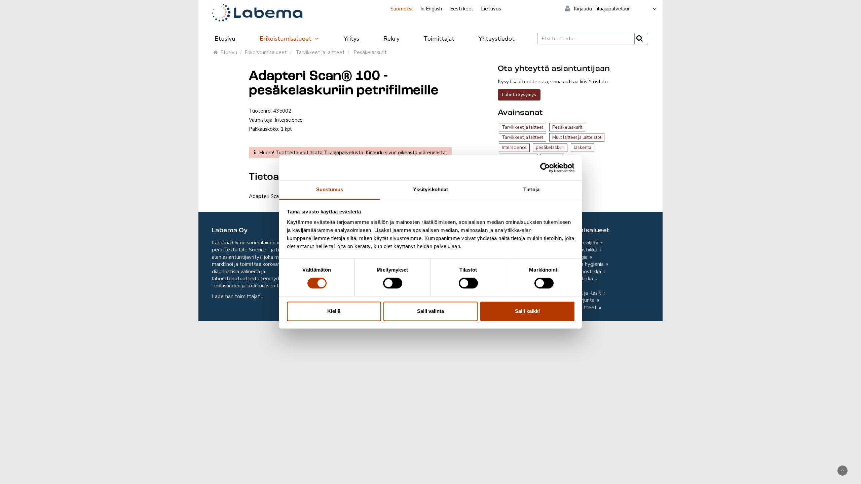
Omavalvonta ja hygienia (576, 264)
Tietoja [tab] (531, 189)
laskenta (582, 147)
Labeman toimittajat (236, 296)
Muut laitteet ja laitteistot (576, 137)
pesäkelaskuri (550, 147)
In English (431, 8)
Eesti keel (461, 8)
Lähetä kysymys (519, 94)
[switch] (392, 283)
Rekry (391, 39)
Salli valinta (430, 311)
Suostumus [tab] (329, 189)
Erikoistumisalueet (286, 39)
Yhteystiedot (497, 39)
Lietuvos (491, 8)
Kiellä (333, 311)
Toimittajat (438, 39)
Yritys (351, 39)
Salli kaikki (527, 311)
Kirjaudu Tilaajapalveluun (602, 8)
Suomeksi (401, 8)
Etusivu (225, 39)
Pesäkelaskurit (370, 52)
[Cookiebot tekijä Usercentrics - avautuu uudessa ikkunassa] (545, 168)
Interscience (514, 147)
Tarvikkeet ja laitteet (320, 52)
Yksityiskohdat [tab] (430, 189)
